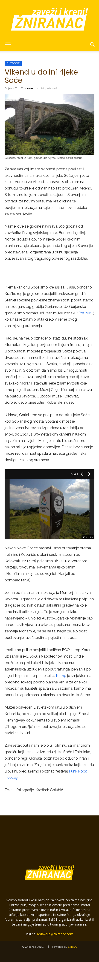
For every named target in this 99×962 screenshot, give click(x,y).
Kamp (61, 675)
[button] (7, 44)
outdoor (13, 63)
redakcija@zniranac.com (55, 934)
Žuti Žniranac (24, 88)
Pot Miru (86, 313)
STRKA (72, 946)
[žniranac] (49, 19)
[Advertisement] (49, 273)
